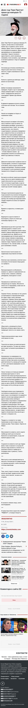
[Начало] (2, 5)
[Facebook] (3, 683)
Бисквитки (14, 678)
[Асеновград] (8, 696)
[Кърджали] (8, 694)
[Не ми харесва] (25, 38)
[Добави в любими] (16, 38)
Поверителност (5, 676)
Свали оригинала (5, 18)
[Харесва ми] (20, 38)
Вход (14, 600)
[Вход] (25, 4)
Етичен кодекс (5, 678)
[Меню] (4, 5)
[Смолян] (9, 698)
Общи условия (15, 676)
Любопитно (6, 519)
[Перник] (6, 700)
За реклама (22, 678)
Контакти (21, 653)
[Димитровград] (9, 691)
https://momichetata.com (11, 529)
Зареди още (14, 583)
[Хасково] (7, 689)
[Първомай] (14, 4)
